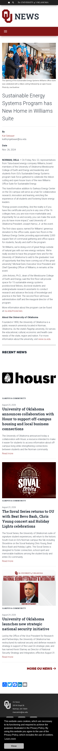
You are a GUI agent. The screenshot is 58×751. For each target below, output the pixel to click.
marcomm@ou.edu (20, 712)
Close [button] (14, 746)
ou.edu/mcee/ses (13, 311)
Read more (7, 453)
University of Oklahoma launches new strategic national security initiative (25, 624)
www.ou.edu (44, 339)
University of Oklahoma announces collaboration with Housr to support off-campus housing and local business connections (28, 419)
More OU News (40, 668)
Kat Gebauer (8, 135)
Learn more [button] (10, 738)
